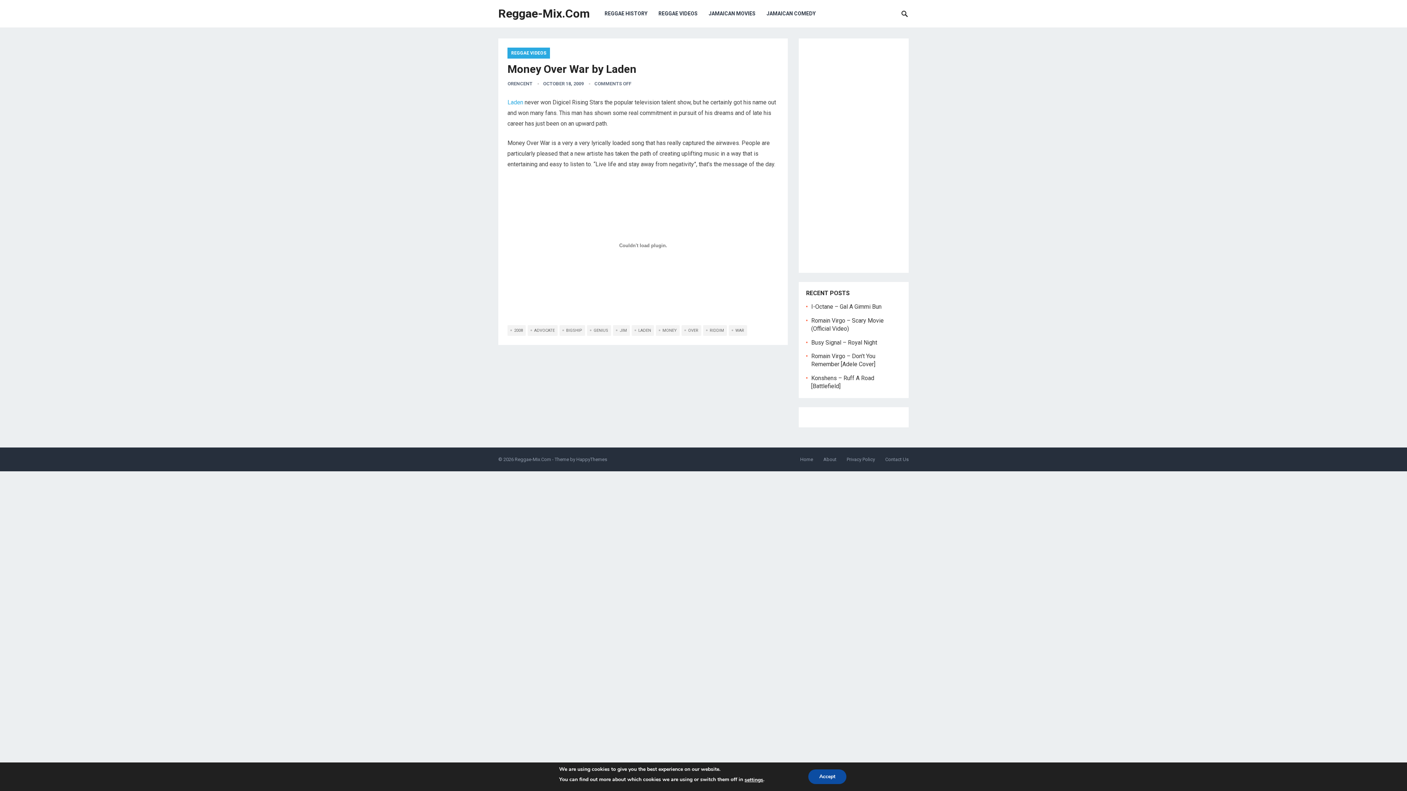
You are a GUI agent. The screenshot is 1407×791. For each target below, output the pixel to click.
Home (806, 459)
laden (644, 330)
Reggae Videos (678, 13)
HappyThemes (591, 459)
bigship (574, 330)
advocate (544, 330)
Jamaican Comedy (791, 13)
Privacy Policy (861, 459)
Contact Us (897, 459)
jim (623, 330)
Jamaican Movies (732, 13)
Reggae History (626, 13)
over (693, 330)
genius (601, 330)
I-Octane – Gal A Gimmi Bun (846, 306)
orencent (519, 83)
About (830, 459)
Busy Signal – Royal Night (844, 342)
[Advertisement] (853, 155)
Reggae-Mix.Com (544, 14)
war (739, 330)
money (669, 330)
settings (754, 779)
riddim (717, 330)
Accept (827, 776)
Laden (515, 102)
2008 (518, 330)
